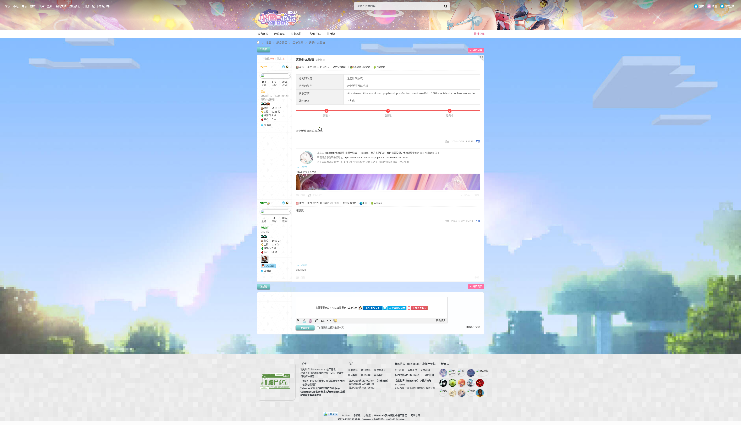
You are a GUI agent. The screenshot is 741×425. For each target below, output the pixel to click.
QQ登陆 (729, 6)
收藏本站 (279, 33)
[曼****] (452, 383)
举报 (477, 195)
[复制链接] (320, 60)
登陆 (701, 6)
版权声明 (365, 375)
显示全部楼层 (340, 67)
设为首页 (263, 33)
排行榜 (331, 33)
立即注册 (352, 307)
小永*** (263, 67)
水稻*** (263, 203)
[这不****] (461, 372)
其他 (86, 6)
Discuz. (401, 384)
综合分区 (281, 42)
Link (316, 320)
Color (304, 320)
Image (310, 320)
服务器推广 (297, 33)
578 (274, 82)
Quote (323, 320)
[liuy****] (480, 393)
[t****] (471, 383)
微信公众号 (380, 370)
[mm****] (443, 392)
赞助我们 (74, 6)
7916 (284, 82)
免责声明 (425, 370)
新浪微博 (353, 370)
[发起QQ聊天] (268, 267)
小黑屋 (367, 415)
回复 (478, 141)
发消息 (267, 125)
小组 (16, 6)
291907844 (368, 380)
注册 (714, 6)
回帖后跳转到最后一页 (332, 327)
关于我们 (399, 370)
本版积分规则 (473, 327)
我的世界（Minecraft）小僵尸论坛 (413, 380)
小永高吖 (429, 153)
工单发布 (298, 42)
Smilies (335, 320)
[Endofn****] (471, 373)
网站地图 (429, 375)
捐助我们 (378, 375)
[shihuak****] (452, 393)
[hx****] (461, 383)
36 (274, 218)
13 (263, 218)
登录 (344, 307)
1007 (284, 218)
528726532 (368, 387)
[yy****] (443, 373)
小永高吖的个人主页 (306, 172)
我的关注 (61, 6)
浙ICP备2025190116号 (407, 375)
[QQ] (330, 415)
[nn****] (461, 393)
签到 (49, 6)
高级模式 (440, 320)
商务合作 (412, 370)
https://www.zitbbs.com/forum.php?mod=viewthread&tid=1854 (376, 157)
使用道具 (465, 195)
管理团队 (315, 33)
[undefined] (445, 6)
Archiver (346, 415)
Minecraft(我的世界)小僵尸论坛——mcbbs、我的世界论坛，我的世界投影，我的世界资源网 (258, 42)
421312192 (368, 384)
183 (264, 82)
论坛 (7, 6)
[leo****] (480, 383)
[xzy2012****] (482, 372)
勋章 (33, 6)
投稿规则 (353, 375)
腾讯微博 (365, 370)
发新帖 (263, 49)
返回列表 (477, 50)
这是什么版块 (317, 42)
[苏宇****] (443, 383)
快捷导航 (479, 33)
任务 (41, 6)
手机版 (357, 415)
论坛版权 (317, 195)
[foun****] (471, 392)
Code (329, 320)
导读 (24, 6)
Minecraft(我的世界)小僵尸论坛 (390, 415)
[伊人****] (452, 372)
